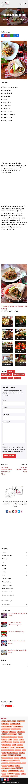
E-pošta (6, 407)
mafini (14, 744)
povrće (11, 755)
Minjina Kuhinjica (15, 782)
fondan (4, 734)
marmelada (6, 747)
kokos (21, 739)
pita (24, 750)
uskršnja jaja (6, 768)
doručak (12, 731)
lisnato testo (6, 744)
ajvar (4, 721)
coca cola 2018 (7, 726)
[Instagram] (8, 780)
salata (4, 760)
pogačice (22, 752)
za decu (17, 773)
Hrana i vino (13, 737)
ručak (11, 378)
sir (9, 760)
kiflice (15, 739)
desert (5, 731)
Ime (4, 400)
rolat (10, 757)
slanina (12, 763)
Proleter (5, 757)
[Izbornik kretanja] (25, 4)
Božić (9, 721)
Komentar (6, 422)
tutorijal (11, 765)
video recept (13, 771)
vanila (13, 768)
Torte (4, 765)
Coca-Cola (13, 19)
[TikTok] (13, 780)
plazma (9, 752)
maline (20, 744)
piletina (18, 750)
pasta (11, 750)
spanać (18, 763)
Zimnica (23, 773)
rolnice (17, 757)
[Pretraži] (21, 4)
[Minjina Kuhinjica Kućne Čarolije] (5, 4)
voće (4, 773)
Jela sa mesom (21, 19)
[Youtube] (5, 780)
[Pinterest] (11, 780)
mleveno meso (19, 747)
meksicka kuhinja (19, 374)
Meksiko (4, 378)
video (4, 771)
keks (10, 739)
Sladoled (5, 763)
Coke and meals (6, 374)
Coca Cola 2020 (6, 729)
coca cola (11, 371)
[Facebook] (2, 780)
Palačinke (5, 750)
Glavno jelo (13, 734)
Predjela (18, 755)
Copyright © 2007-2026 (6, 782)
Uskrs (17, 765)
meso (12, 747)
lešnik (22, 742)
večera (19, 768)
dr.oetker (21, 731)
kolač (4, 742)
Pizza (4, 752)
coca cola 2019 (18, 726)
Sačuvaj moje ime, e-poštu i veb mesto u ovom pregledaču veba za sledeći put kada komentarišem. (14, 449)
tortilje (17, 378)
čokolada (6, 776)
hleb (20, 734)
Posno (5, 755)
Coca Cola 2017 (15, 723)
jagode (5, 739)
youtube (10, 773)
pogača (15, 752)
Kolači (10, 742)
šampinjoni (14, 776)
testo (24, 763)
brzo (14, 721)
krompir (16, 742)
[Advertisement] (14, 142)
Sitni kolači (16, 760)
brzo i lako (21, 721)
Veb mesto (6, 415)
